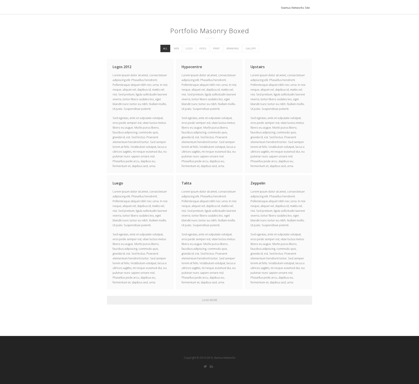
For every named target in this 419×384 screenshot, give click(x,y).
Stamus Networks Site (295, 8)
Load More (209, 300)
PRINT (216, 48)
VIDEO (202, 48)
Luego (118, 183)
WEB (176, 48)
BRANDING (233, 48)
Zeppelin (258, 183)
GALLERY (251, 48)
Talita (186, 183)
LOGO (189, 48)
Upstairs (258, 66)
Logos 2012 (122, 66)
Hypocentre (192, 66)
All (165, 48)
